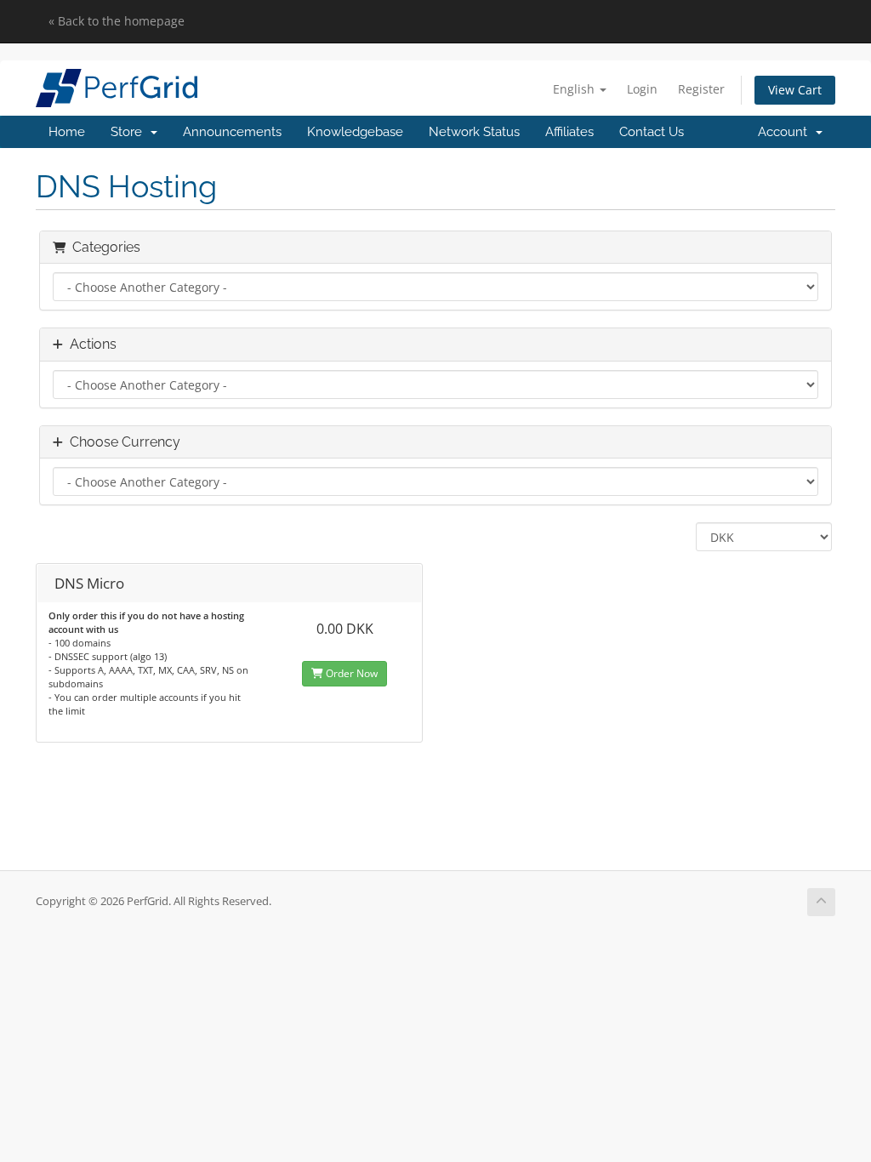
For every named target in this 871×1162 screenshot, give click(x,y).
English (575, 89)
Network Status (474, 132)
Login (642, 89)
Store (130, 132)
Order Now (350, 673)
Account (786, 132)
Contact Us (651, 132)
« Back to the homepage (116, 21)
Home (66, 132)
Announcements (232, 132)
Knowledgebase (355, 132)
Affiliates (569, 132)
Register (701, 89)
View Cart (795, 90)
